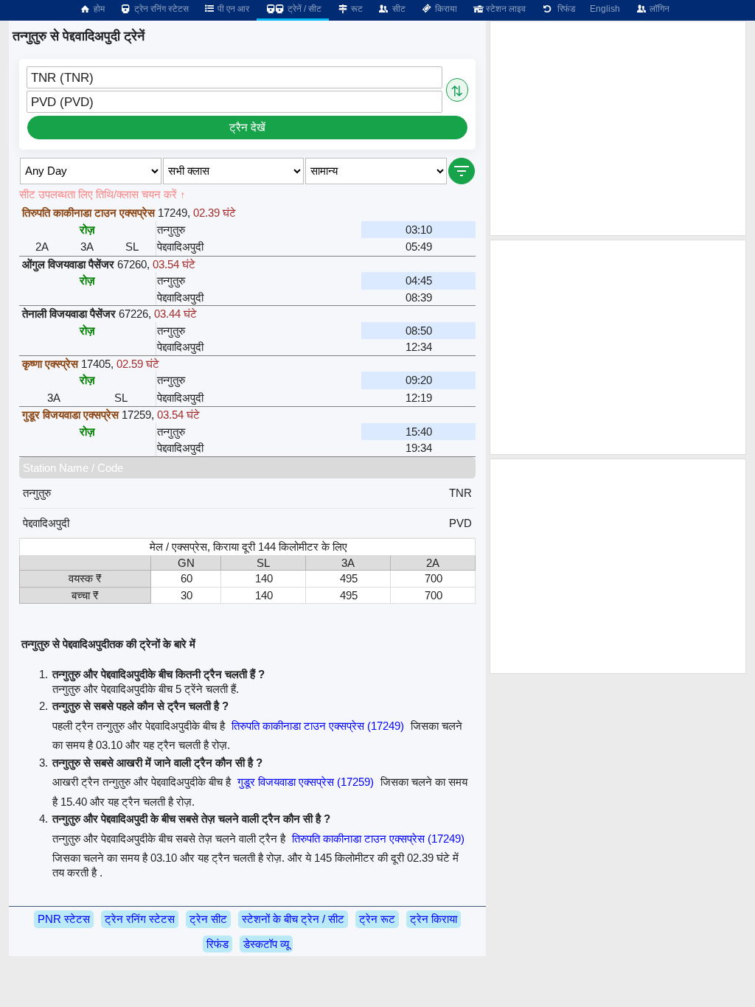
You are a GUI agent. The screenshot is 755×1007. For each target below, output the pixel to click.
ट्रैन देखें (247, 127)
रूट (356, 9)
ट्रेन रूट (377, 919)
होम (98, 9)
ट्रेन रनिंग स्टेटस (160, 9)
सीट (398, 9)
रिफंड (564, 9)
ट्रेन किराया (433, 919)
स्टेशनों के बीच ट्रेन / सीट (293, 919)
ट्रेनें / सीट (303, 9)
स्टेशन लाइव (505, 9)
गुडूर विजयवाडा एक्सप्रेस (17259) (305, 782)
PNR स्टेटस (64, 919)
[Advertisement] (618, 128)
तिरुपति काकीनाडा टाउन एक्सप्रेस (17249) (318, 725)
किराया (445, 9)
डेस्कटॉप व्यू (266, 944)
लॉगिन (658, 9)
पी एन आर (232, 9)
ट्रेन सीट (208, 919)
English (605, 9)
